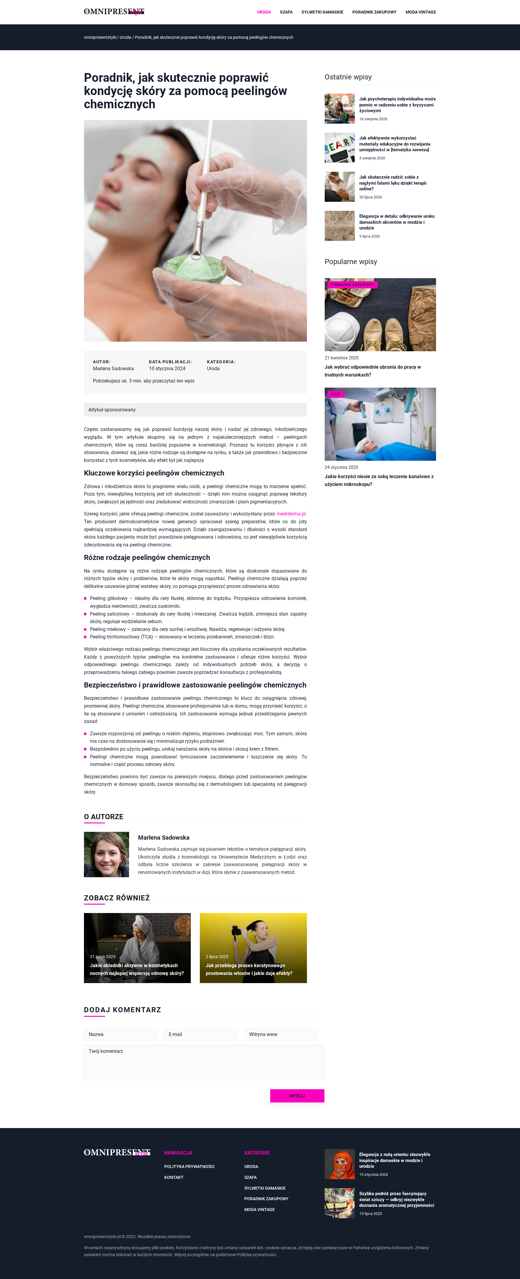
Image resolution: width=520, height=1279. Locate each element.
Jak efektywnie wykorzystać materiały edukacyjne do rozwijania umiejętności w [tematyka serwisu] (394, 143)
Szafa (286, 12)
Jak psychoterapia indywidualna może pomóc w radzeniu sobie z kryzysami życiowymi (397, 104)
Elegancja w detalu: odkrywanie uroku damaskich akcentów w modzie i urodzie (397, 222)
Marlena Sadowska (113, 368)
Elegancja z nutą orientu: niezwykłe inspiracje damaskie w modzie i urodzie (394, 1160)
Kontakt (174, 1177)
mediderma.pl (291, 514)
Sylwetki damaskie (322, 12)
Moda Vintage (421, 12)
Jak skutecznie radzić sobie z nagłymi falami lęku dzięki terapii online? (392, 183)
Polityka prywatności (189, 1166)
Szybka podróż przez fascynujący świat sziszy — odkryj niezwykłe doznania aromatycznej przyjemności (396, 1199)
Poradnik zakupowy (374, 12)
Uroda (264, 12)
